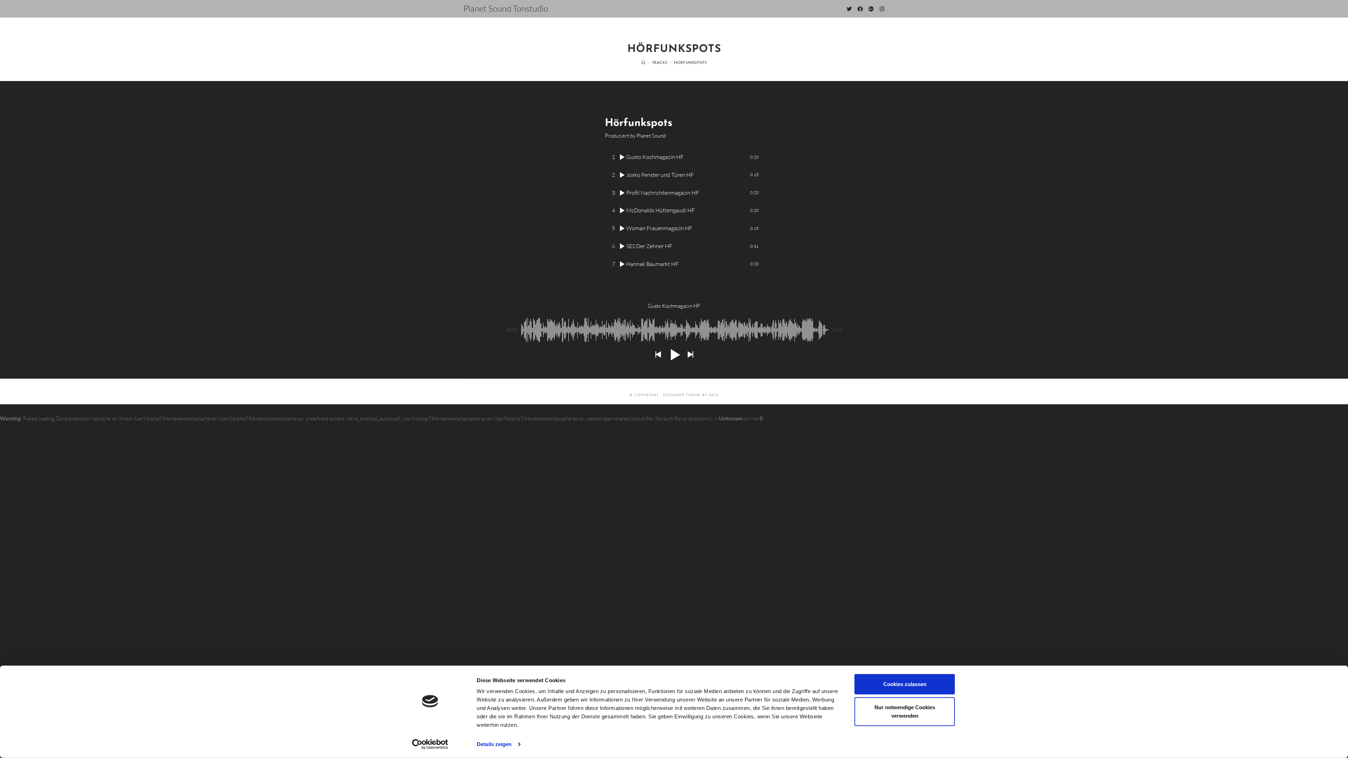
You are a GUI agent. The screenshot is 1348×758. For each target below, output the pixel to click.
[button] (658, 354)
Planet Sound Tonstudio (505, 8)
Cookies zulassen (904, 684)
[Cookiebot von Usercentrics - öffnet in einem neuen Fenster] (430, 744)
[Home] (643, 62)
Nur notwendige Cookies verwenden (904, 711)
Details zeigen (494, 744)
